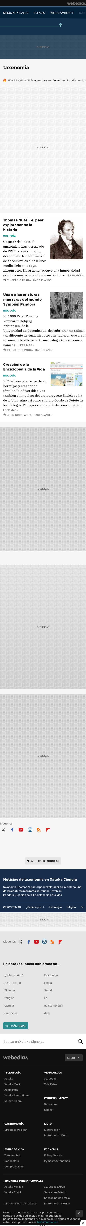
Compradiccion (14, 1166)
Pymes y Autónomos (57, 1161)
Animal (57, 80)
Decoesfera (11, 1161)
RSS (39, 829)
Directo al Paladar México (20, 1203)
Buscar (80, 1041)
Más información (47, 1222)
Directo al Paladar (15, 1129)
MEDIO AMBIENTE (62, 13)
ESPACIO (39, 13)
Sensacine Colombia (57, 1198)
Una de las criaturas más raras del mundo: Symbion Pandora (23, 299)
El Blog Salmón (53, 1155)
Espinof (48, 1109)
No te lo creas (13, 983)
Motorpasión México (57, 1203)
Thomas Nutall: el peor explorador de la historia (23, 224)
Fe (82, 907)
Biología (9, 236)
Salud (48, 990)
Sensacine (50, 1104)
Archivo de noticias (45, 861)
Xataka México (13, 1186)
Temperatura (39, 80)
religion (71, 907)
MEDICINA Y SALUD (15, 13)
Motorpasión (52, 1129)
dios (47, 1013)
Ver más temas (15, 1026)
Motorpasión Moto (55, 1135)
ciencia (9, 1005)
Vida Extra (50, 1084)
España (71, 80)
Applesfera (11, 1090)
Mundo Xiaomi (13, 1101)
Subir (71, 1058)
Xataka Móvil (12, 1084)
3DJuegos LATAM (54, 1186)
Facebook (12, 829)
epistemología (53, 1005)
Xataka (8, 1078)
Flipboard (48, 829)
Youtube (21, 829)
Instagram (30, 829)
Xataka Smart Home (16, 1095)
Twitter (3, 829)
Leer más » (75, 275)
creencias (11, 1013)
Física (48, 983)
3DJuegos (50, 1078)
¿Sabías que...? (35, 907)
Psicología (55, 907)
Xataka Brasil (12, 1192)
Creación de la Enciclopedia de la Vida (24, 367)
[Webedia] (76, 3)
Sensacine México (55, 1192)
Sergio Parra (21, 280)
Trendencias (12, 1155)
